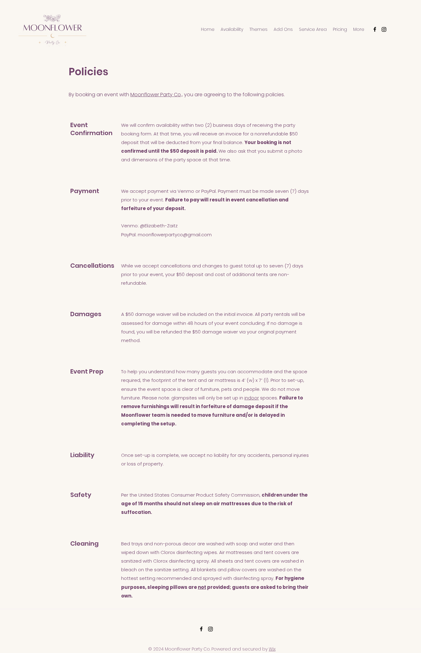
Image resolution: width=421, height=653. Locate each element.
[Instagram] (384, 29)
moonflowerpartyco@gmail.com (175, 234)
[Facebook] (375, 29)
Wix (272, 649)
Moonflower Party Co (155, 94)
